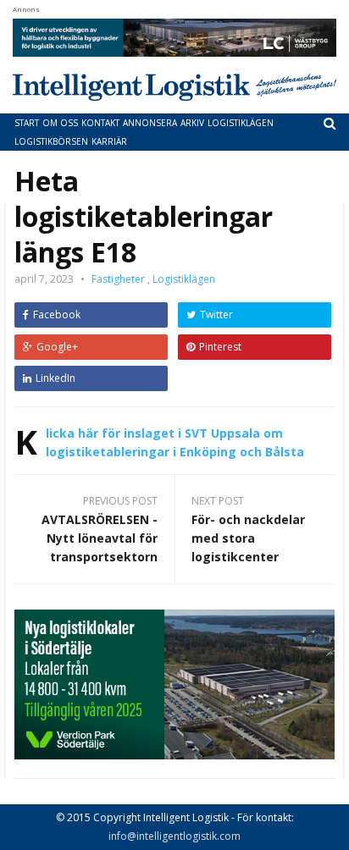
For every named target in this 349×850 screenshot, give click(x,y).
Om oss (60, 123)
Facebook (56, 314)
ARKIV (192, 123)
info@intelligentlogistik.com (174, 836)
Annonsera (150, 123)
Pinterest (220, 346)
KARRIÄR (109, 141)
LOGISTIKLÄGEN (241, 123)
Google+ (57, 346)
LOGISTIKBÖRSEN (51, 141)
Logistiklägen (183, 279)
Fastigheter (118, 279)
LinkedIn (55, 378)
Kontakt (100, 123)
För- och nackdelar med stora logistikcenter (248, 538)
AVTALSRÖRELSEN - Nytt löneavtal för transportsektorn (100, 538)
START (26, 123)
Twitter (216, 314)
